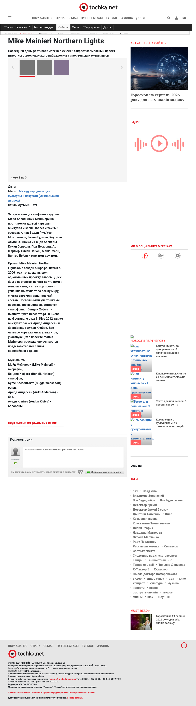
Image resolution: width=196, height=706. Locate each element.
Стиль (60, 18)
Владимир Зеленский (148, 496)
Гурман (112, 18)
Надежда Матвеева (147, 532)
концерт (139, 583)
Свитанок (171, 546)
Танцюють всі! (143, 565)
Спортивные (76, 33)
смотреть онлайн (145, 592)
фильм (138, 597)
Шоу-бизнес (41, 18)
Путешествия (92, 18)
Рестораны (45, 33)
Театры (92, 33)
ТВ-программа (91, 27)
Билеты (124, 33)
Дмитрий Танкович (146, 514)
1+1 (135, 491)
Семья (73, 18)
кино (182, 578)
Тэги (135, 479)
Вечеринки (10, 33)
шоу (150, 597)
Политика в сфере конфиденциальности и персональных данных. (63, 692)
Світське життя (144, 551)
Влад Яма (150, 491)
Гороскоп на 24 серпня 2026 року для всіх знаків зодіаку (170, 620)
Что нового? (23, 27)
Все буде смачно (172, 500)
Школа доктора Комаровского (155, 574)
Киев (168, 514)
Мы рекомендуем (44, 27)
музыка (173, 583)
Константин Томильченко (151, 523)
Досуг (141, 18)
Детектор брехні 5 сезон (150, 509)
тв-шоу (168, 592)
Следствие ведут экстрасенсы (155, 555)
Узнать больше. (75, 698)
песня (153, 588)
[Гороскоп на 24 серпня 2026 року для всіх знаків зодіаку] (141, 622)
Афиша (127, 18)
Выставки (108, 33)
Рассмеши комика (146, 546)
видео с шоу (155, 578)
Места (75, 27)
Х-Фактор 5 (141, 569)
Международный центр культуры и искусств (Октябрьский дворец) (33, 195)
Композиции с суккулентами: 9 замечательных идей (170, 423)
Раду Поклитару (144, 542)
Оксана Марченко (146, 537)
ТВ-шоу (8, 27)
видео (137, 578)
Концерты (27, 33)
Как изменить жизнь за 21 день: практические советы (171, 377)
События (63, 27)
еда (171, 578)
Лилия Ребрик (143, 528)
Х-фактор (160, 569)
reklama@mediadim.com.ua (62, 679)
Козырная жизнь (145, 519)
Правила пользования (19, 692)
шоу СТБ (164, 597)
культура (156, 583)
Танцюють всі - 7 (159, 560)
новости (139, 588)
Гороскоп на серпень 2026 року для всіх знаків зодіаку (157, 97)
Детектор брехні (145, 505)
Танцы (137, 560)
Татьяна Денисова (171, 565)
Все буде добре (144, 500)
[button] (176, 18)
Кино (60, 33)
